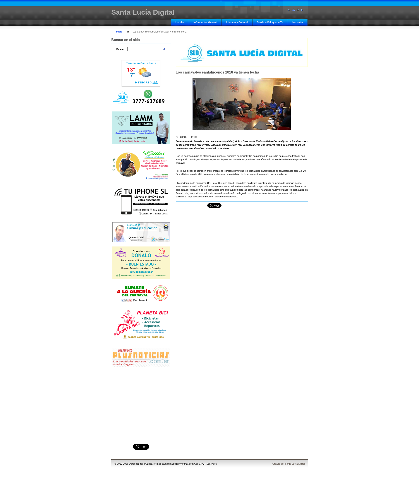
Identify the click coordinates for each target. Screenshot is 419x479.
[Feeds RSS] (302, 10)
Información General (205, 22)
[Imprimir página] (298, 10)
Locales (179, 22)
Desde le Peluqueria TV (270, 22)
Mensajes (297, 22)
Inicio (119, 31)
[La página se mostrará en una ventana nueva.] (241, 104)
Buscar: (120, 49)
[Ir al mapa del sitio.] (293, 10)
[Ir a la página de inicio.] (289, 10)
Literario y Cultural (237, 22)
